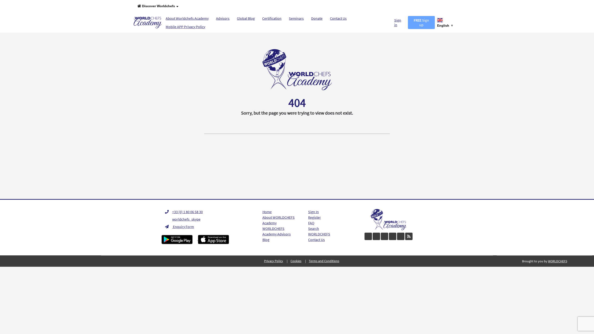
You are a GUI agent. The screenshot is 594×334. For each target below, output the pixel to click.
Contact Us (338, 18)
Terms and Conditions (324, 261)
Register (314, 217)
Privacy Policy (273, 261)
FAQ (311, 223)
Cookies (296, 261)
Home (267, 211)
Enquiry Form (183, 226)
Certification (271, 18)
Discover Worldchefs (158, 6)
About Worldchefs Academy (187, 18)
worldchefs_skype (186, 219)
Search (313, 228)
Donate (317, 18)
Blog (265, 239)
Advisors (222, 18)
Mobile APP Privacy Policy (185, 26)
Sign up (421, 22)
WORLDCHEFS (319, 234)
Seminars (296, 18)
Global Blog (246, 18)
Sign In (313, 211)
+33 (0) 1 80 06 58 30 (187, 211)
